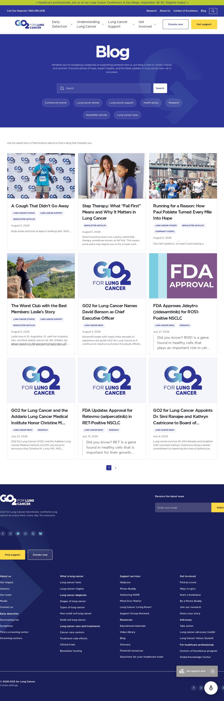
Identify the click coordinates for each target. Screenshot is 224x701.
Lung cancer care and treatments (80, 626)
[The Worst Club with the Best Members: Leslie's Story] (41, 304)
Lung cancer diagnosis (73, 595)
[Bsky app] (40, 533)
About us (5, 576)
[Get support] (204, 24)
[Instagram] (10, 533)
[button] (213, 11)
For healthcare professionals (197, 644)
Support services (130, 576)
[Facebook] (2, 533)
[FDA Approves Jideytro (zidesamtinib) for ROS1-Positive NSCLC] (183, 304)
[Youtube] (18, 533)
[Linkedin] (25, 533)
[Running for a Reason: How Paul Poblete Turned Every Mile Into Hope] (183, 201)
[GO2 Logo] (29, 24)
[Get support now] (211, 688)
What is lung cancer (72, 576)
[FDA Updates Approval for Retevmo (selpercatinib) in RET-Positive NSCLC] (112, 408)
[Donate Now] (175, 24)
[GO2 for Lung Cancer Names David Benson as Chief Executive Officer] (112, 304)
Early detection (9, 613)
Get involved (188, 576)
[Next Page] (116, 467)
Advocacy (186, 620)
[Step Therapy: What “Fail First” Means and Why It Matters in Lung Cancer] (112, 201)
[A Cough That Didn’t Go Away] (41, 201)
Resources (126, 620)
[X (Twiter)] (33, 533)
